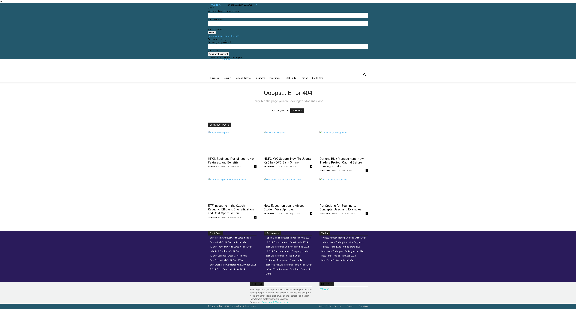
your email (213, 50)
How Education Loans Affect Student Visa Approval (284, 207)
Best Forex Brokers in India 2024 (337, 260)
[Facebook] (212, 4)
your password (215, 29)
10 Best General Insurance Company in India (287, 251)
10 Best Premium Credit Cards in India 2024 (231, 246)
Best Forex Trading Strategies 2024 (338, 255)
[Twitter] (219, 4)
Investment (274, 77)
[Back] (257, 4)
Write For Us (339, 306)
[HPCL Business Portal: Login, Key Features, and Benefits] (232, 143)
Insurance (260, 77)
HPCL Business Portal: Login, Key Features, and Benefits (231, 160)
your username (215, 19)
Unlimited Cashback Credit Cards (225, 251)
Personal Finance (243, 77)
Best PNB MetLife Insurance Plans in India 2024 (289, 264)
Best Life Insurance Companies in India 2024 (287, 246)
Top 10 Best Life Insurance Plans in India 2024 (288, 237)
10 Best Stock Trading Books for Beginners (342, 242)
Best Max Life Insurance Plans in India (284, 260)
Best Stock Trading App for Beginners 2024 (342, 251)
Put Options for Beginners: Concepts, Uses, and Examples (341, 207)
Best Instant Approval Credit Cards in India (230, 237)
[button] (364, 75)
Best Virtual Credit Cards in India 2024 (228, 242)
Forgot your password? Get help (223, 35)
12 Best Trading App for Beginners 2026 (340, 246)
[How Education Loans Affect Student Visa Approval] (288, 190)
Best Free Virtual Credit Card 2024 (226, 260)
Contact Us (351, 306)
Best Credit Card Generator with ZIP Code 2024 (233, 264)
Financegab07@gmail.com (275, 302)
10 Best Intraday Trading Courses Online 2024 (343, 237)
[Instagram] (214, 4)
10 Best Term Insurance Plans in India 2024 (287, 242)
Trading (304, 77)
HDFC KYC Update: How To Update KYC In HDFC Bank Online (288, 160)
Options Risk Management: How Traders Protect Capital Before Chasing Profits (342, 162)
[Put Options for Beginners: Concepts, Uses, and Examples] (344, 190)
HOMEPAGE (297, 111)
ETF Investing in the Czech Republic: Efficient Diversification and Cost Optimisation (231, 209)
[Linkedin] (217, 4)
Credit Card (317, 77)
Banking (227, 77)
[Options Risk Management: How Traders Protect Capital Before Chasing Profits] (344, 143)
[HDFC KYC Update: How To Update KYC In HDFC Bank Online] (288, 143)
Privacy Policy (325, 306)
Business (214, 77)
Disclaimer (363, 306)
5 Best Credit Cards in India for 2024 (227, 269)
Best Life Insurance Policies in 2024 (283, 255)
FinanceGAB (213, 166)
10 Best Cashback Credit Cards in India (228, 255)
